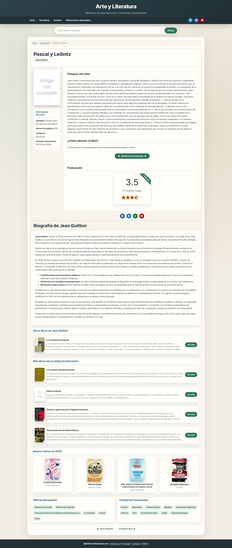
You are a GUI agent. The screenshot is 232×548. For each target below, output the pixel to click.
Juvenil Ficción (153, 507)
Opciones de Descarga (132, 156)
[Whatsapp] (135, 216)
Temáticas (44, 20)
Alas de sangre (95, 484)
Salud (164, 513)
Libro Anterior (106, 528)
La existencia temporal (58, 340)
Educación (45, 43)
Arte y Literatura (116, 6)
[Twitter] (190, 20)
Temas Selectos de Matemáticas (63, 430)
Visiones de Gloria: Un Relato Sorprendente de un (57, 513)
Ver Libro (191, 345)
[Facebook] (196, 20)
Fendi (37, 518)
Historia (124, 513)
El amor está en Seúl (52, 482)
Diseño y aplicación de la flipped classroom (67, 409)
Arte (134, 513)
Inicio (32, 20)
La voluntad (89, 513)
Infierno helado (54, 391)
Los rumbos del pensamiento (61, 369)
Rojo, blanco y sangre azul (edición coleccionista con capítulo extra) (137, 485)
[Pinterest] (202, 20)
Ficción (124, 507)
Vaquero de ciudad (43, 507)
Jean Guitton (41, 60)
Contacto (136, 543)
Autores (57, 20)
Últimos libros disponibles (78, 20)
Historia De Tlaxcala (65, 507)
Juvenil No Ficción (149, 513)
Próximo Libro (126, 528)
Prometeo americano (179, 484)
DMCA (145, 543)
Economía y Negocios (186, 507)
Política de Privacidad (120, 543)
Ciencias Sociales (179, 513)
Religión (168, 507)
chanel (102, 513)
